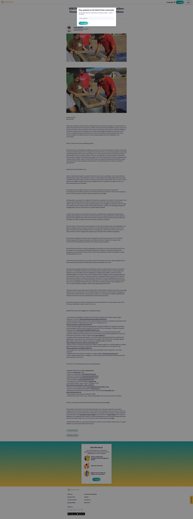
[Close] (114, 9)
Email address (83, 18)
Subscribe (83, 23)
